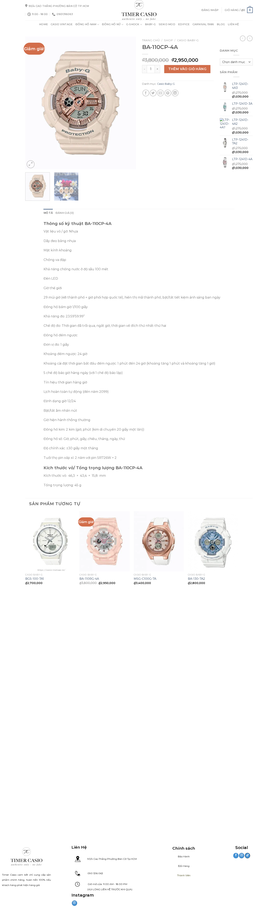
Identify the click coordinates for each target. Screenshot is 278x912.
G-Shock (132, 24)
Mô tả (48, 212)
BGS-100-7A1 (34, 579)
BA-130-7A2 (196, 579)
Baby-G (150, 24)
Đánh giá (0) (65, 212)
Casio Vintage (61, 24)
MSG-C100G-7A (145, 579)
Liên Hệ (233, 24)
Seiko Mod (167, 24)
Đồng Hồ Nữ (111, 24)
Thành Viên (183, 875)
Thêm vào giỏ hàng (187, 69)
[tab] (48, 213)
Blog (221, 24)
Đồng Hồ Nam (86, 24)
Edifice (184, 24)
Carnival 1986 (203, 24)
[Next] (128, 103)
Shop (168, 40)
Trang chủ (151, 40)
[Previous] (32, 103)
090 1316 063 (91, 873)
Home (43, 24)
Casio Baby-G (188, 40)
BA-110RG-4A (89, 579)
